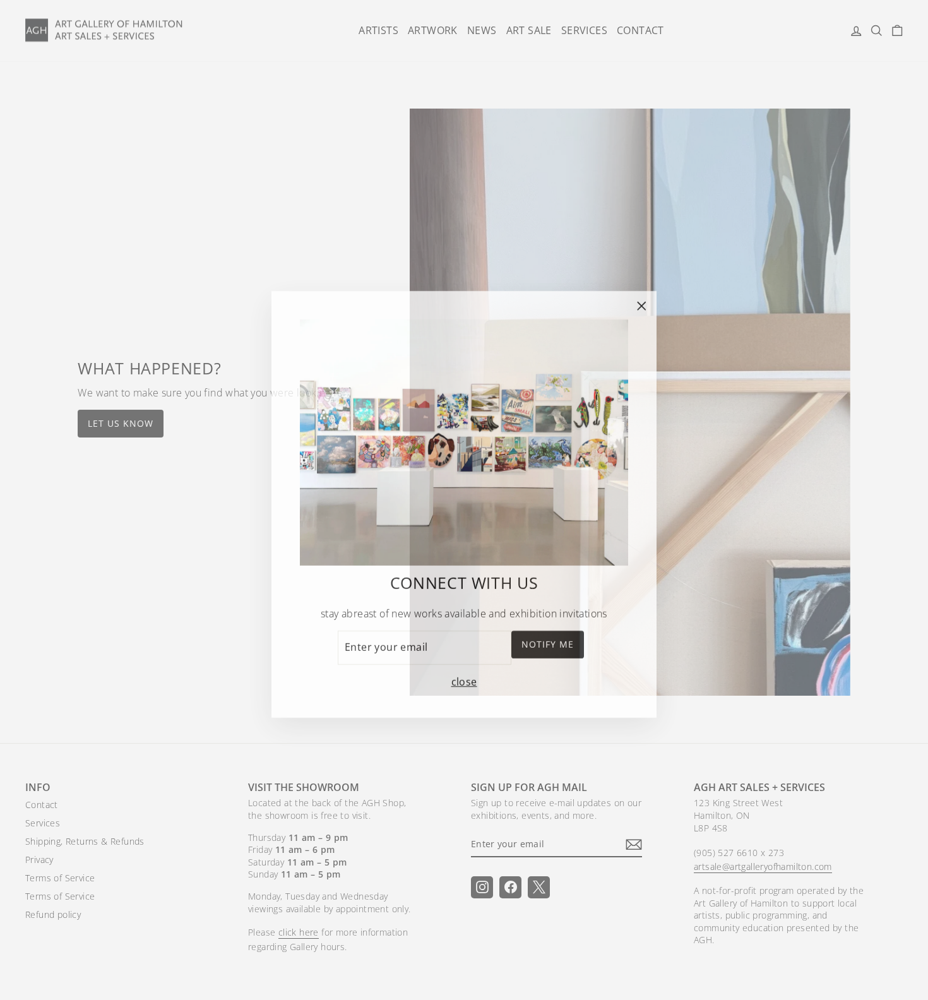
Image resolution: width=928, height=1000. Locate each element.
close (464, 677)
